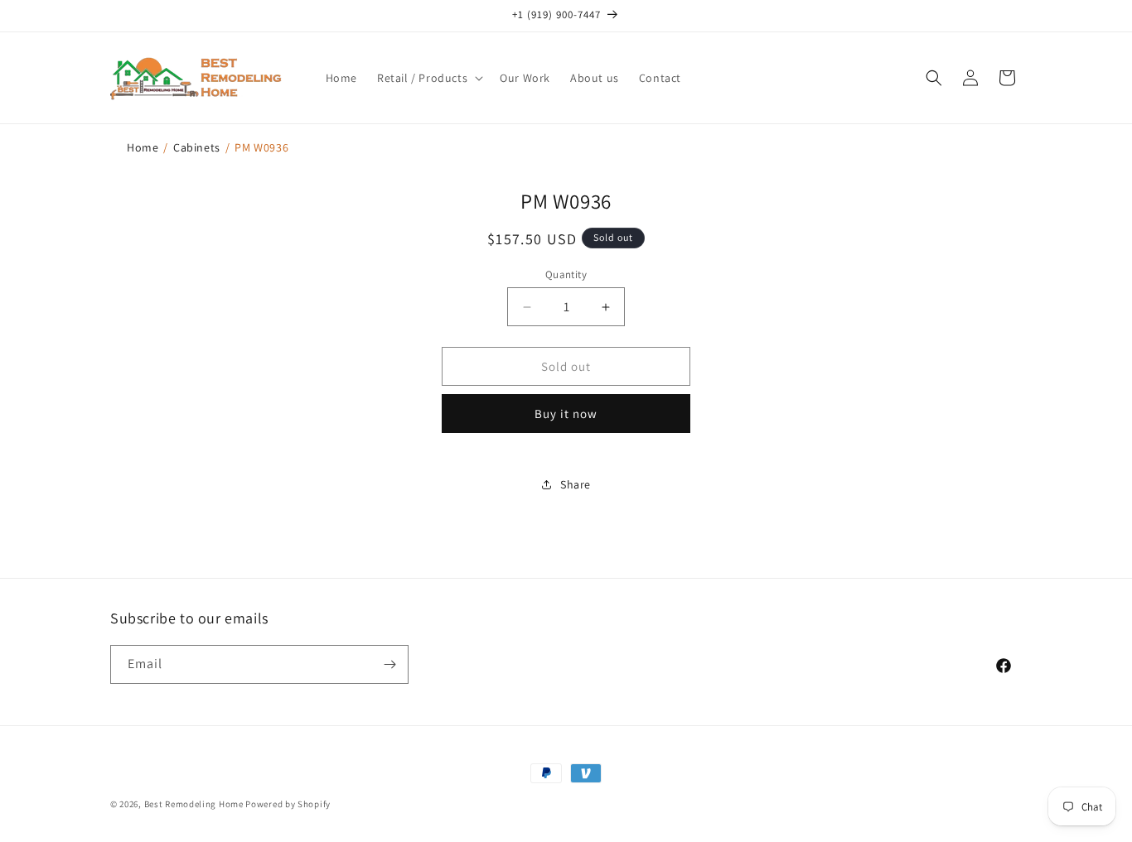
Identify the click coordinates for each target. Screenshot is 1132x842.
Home (142, 147)
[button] (428, 77)
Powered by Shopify (288, 804)
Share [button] (575, 484)
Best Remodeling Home (195, 804)
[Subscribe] (389, 664)
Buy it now (566, 413)
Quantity (566, 274)
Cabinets (196, 147)
